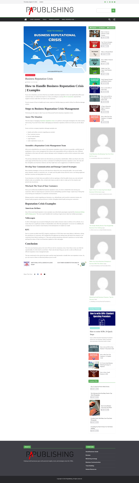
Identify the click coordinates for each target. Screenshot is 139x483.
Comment (111, 27)
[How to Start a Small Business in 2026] (93, 373)
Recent (103, 27)
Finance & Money (54, 19)
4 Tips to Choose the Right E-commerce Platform (106, 108)
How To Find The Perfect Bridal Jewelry (100, 386)
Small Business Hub (68, 19)
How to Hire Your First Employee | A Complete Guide (106, 118)
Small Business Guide (92, 451)
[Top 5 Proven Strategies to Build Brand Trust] (94, 44)
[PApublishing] (25, 19)
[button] (75, 19)
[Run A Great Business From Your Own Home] (94, 408)
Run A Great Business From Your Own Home (106, 406)
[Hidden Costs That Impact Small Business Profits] (94, 70)
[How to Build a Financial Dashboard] (94, 62)
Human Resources (91, 469)
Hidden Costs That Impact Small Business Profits (106, 70)
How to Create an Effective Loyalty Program (105, 33)
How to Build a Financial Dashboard (107, 60)
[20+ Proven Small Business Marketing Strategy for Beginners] (93, 365)
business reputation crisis (48, 120)
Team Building (90, 465)
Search (113, 10)
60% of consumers (68, 96)
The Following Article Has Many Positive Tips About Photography (101, 394)
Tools (44, 19)
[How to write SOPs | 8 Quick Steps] (94, 89)
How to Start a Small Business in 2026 (105, 373)
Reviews (88, 455)
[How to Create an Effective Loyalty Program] (94, 33)
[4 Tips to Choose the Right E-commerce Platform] (94, 108)
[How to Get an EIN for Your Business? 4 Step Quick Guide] (94, 98)
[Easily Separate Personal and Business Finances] (94, 81)
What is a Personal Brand (107, 51)
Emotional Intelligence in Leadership (42, 263)
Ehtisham (29, 82)
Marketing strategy (91, 458)
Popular (94, 27)
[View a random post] (114, 19)
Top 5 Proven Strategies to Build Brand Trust (106, 43)
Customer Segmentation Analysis (68, 263)
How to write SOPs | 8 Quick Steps (106, 88)
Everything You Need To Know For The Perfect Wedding (102, 427)
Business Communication (93, 462)
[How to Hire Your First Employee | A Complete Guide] (94, 118)
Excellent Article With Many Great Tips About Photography (101, 419)
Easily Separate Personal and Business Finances (106, 80)
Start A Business (35, 19)
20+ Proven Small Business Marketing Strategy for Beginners (106, 365)
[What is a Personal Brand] (94, 53)
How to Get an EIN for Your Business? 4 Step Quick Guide (106, 98)
